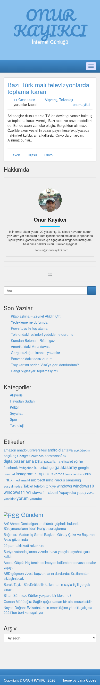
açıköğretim (82, 450)
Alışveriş (51, 99)
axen (16, 154)
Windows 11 (36, 492)
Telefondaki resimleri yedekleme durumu (42, 334)
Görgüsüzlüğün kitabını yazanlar (35, 352)
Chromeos (36, 455)
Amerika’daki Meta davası (30, 346)
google (83, 467)
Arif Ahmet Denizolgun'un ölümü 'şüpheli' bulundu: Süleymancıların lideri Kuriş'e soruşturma (42, 526)
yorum (23, 498)
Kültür (14, 407)
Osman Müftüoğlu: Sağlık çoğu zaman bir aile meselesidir (48, 601)
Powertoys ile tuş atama (29, 328)
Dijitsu (32, 154)
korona (59, 473)
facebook (11, 467)
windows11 (14, 492)
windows (64, 486)
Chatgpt (22, 455)
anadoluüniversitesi (32, 450)
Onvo (48, 154)
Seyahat (16, 413)
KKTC (49, 474)
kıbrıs (87, 473)
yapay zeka (85, 492)
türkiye (51, 485)
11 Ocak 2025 (24, 99)
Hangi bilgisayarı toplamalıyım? (34, 370)
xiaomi (53, 492)
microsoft (38, 479)
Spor (13, 419)
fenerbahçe (44, 467)
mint (49, 479)
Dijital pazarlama (47, 461)
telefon (39, 486)
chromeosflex (56, 455)
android (54, 450)
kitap (39, 473)
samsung (73, 479)
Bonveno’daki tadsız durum (31, 358)
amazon (10, 449)
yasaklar (10, 498)
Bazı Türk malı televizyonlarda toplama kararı (48, 88)
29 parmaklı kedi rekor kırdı (24, 545)
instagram (24, 474)
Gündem (32, 514)
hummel (9, 474)
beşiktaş (10, 455)
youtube (36, 498)
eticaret (67, 461)
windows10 (83, 486)
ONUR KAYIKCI (50, 22)
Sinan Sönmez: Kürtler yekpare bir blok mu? (37, 595)
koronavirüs (74, 474)
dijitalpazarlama (19, 461)
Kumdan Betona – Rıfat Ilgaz (33, 340)
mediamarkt (22, 480)
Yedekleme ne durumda (29, 322)
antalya (67, 450)
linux (8, 479)
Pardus (59, 479)
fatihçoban (26, 467)
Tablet (28, 485)
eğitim (78, 461)
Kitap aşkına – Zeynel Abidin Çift (35, 316)
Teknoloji (66, 99)
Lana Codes (86, 680)
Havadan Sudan (22, 401)
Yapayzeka (67, 492)
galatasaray (66, 467)
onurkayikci (81, 104)
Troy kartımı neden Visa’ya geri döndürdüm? (45, 364)
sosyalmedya (13, 486)
